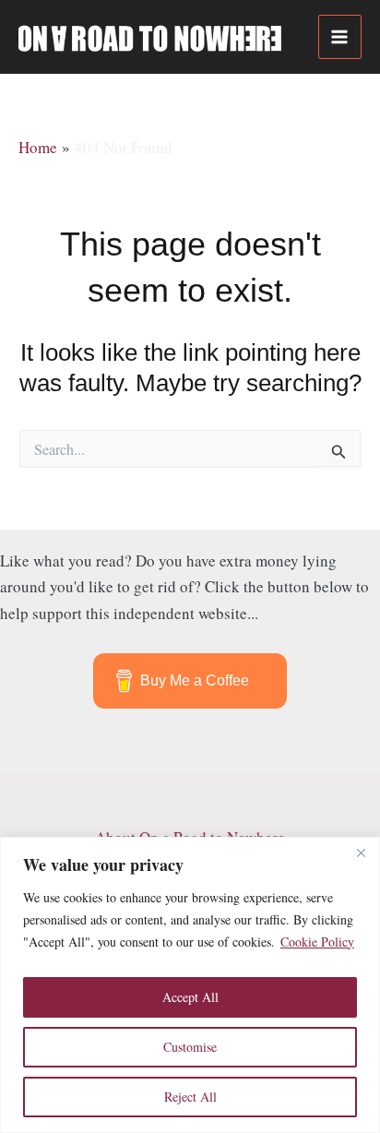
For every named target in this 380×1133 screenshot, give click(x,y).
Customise (190, 1046)
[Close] (361, 852)
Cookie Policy (317, 941)
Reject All (190, 1096)
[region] (190, 985)
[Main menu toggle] (340, 37)
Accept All (190, 997)
